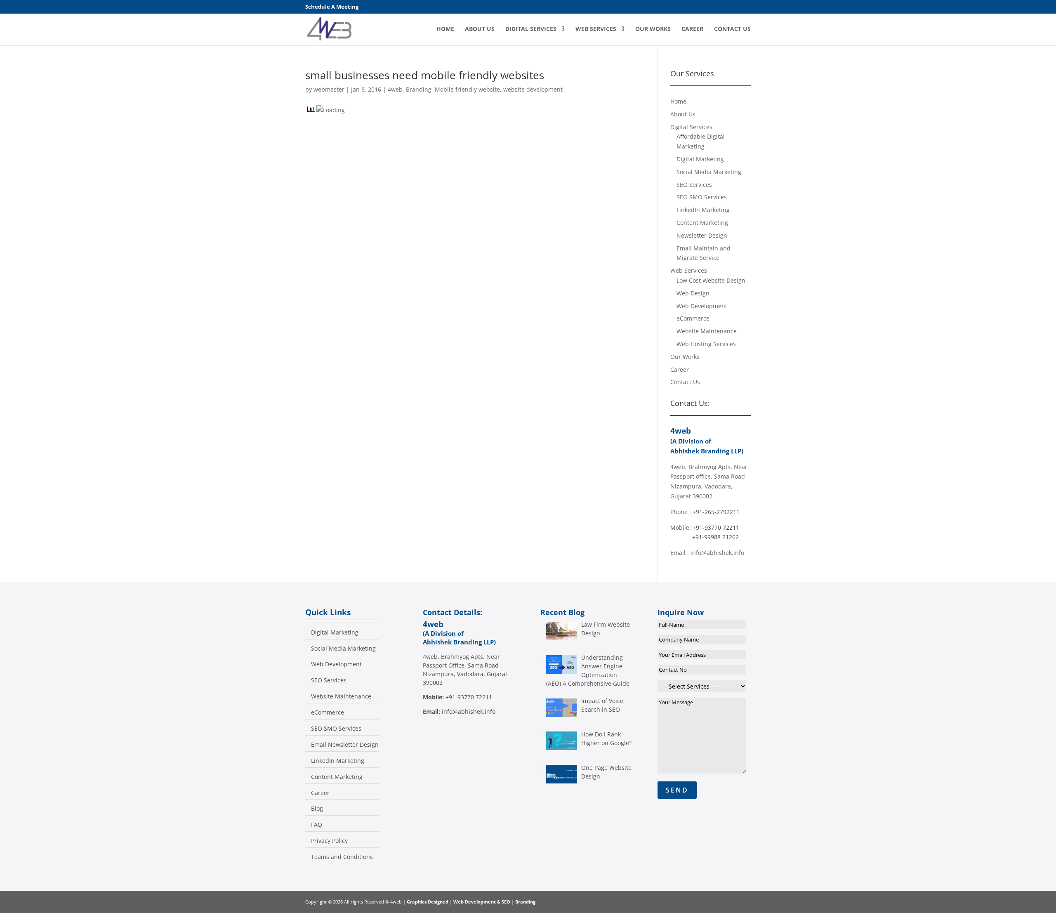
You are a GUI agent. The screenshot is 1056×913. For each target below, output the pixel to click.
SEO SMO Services (701, 197)
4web (395, 89)
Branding (418, 89)
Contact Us (732, 29)
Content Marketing (702, 222)
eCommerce (693, 318)
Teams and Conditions (342, 857)
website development (533, 89)
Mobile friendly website (467, 89)
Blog (317, 808)
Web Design (693, 293)
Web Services (595, 29)
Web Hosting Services (706, 344)
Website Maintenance (706, 331)
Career (692, 29)
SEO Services (694, 185)
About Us (480, 29)
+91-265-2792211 (716, 512)
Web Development (701, 306)
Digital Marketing (700, 159)
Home (445, 29)
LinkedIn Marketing (703, 210)
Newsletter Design (701, 235)
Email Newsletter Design (345, 744)
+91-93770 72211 (716, 527)
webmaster (329, 89)
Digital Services (530, 29)
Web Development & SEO (482, 902)
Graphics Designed (428, 902)
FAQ (316, 824)
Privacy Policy (329, 841)
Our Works (653, 29)
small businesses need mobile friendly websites (424, 75)
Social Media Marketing (708, 172)
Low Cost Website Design (710, 280)
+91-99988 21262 (715, 537)
